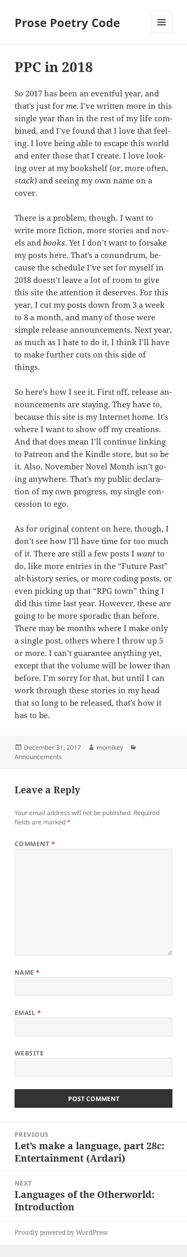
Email (28, 1012)
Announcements (38, 756)
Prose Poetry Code (67, 22)
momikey (110, 747)
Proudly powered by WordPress (61, 1232)
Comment (35, 843)
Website (29, 1053)
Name (27, 972)
